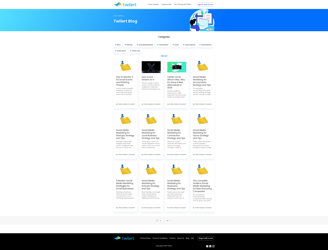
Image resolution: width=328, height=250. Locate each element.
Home (115, 15)
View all (164, 55)
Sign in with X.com (205, 4)
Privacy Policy (145, 238)
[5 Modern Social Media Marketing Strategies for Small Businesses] (125, 171)
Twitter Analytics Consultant (126, 104)
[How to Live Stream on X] (151, 67)
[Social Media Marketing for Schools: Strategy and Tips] (151, 171)
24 (167, 220)
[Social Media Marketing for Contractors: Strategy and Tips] (176, 120)
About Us (180, 238)
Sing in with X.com (206, 238)
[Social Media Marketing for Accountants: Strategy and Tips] (202, 67)
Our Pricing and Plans (182, 4)
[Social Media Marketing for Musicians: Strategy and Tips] (176, 171)
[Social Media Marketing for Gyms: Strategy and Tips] (202, 120)
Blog (187, 238)
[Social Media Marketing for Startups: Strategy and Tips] (125, 120)
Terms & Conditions (160, 238)
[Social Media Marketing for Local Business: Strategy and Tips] (151, 120)
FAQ (192, 238)
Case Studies (153, 4)
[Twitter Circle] (176, 67)
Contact (172, 238)
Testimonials (166, 4)
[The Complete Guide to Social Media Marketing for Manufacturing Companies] (202, 171)
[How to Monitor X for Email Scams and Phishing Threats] (125, 67)
